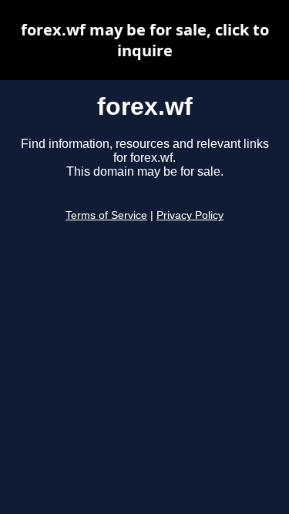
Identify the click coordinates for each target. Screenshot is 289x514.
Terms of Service (106, 215)
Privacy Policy (189, 215)
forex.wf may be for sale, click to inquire (145, 40)
